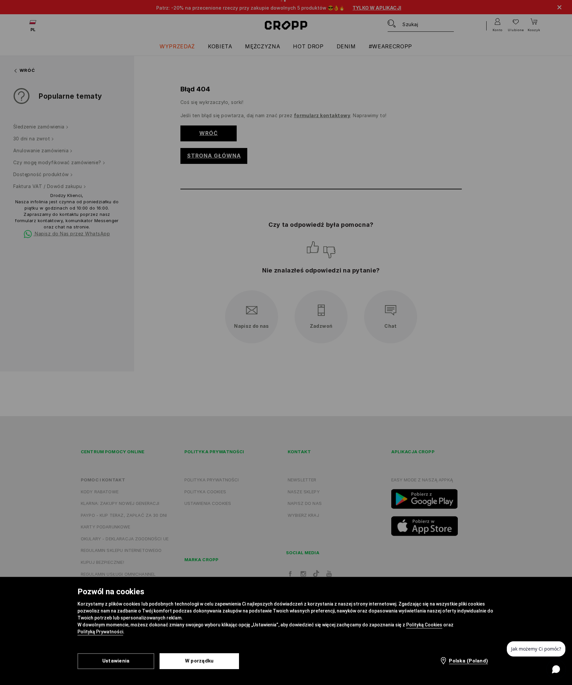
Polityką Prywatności (100, 631)
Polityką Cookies (424, 624)
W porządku (199, 661)
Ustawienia (116, 661)
